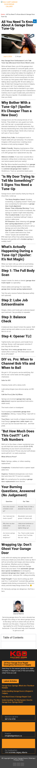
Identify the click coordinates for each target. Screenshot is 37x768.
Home (3, 14)
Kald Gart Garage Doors (19, 758)
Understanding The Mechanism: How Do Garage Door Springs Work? (17, 701)
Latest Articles (10, 681)
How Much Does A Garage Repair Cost (16, 697)
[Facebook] (14, 764)
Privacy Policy (18, 760)
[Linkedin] (18, 764)
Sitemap (32, 758)
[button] (34, 3)
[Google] (22, 764)
